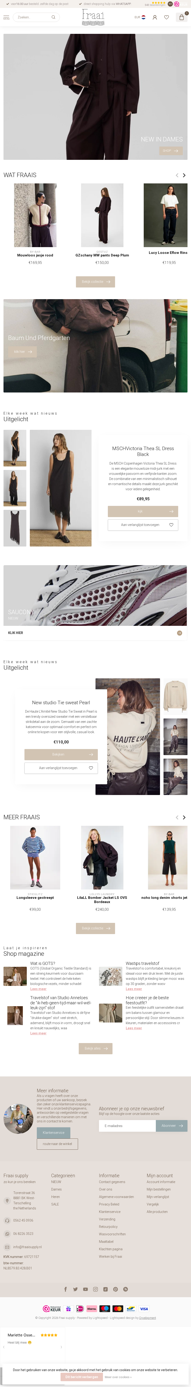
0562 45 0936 (23, 1220)
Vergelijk (153, 1204)
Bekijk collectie (92, 282)
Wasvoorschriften (112, 1234)
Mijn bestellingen (159, 1189)
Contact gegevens (112, 1182)
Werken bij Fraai (110, 1256)
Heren (55, 1197)
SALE (55, 1204)
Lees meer (38, 989)
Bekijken (58, 754)
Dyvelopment (147, 1318)
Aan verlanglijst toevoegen (140, 525)
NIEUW (56, 1182)
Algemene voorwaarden (116, 1197)
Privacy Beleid (109, 1204)
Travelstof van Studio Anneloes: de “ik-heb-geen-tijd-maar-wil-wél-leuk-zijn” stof (60, 1002)
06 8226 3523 (23, 1234)
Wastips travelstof (142, 963)
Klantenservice (53, 1133)
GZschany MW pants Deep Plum (102, 255)
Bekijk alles (93, 1048)
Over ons (105, 1189)
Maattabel (106, 1241)
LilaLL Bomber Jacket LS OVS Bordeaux (102, 899)
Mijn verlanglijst (158, 1197)
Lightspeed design (122, 1318)
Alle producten (157, 1212)
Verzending (107, 1219)
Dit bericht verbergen (81, 1377)
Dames (56, 1189)
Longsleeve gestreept (35, 897)
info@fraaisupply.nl (27, 1247)
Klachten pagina (111, 1249)
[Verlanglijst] (166, 17)
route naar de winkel (57, 1144)
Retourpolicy (108, 1227)
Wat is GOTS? (42, 963)
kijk (140, 511)
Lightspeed (100, 1318)
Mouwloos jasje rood (35, 255)
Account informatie (161, 1182)
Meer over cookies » (118, 1377)
